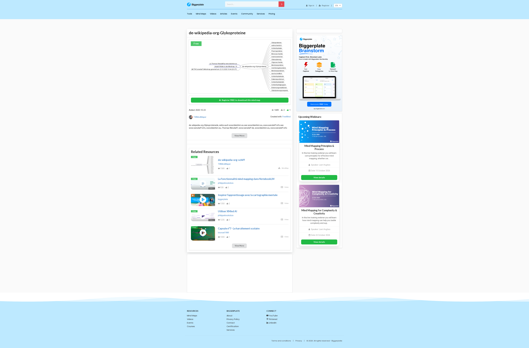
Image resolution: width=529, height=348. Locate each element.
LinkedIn (272, 322)
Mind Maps (201, 13)
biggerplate (223, 199)
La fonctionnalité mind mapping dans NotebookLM (246, 178)
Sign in (311, 5)
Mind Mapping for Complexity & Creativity (319, 212)
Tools (189, 13)
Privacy (298, 340)
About (229, 315)
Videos (213, 13)
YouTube (273, 315)
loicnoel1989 (223, 232)
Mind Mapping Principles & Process (319, 147)
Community (247, 13)
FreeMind (286, 117)
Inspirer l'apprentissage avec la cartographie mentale (247, 195)
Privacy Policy (233, 319)
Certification (233, 326)
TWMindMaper (200, 117)
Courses (191, 326)
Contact (231, 322)
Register (325, 5)
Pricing (272, 13)
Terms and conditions (281, 340)
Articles (223, 13)
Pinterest (273, 319)
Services (261, 13)
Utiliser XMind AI (227, 211)
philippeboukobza (225, 183)
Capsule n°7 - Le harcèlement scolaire (239, 228)
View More (239, 135)
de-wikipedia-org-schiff (231, 159)
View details (319, 177)
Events (234, 13)
